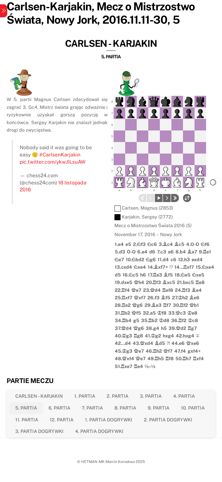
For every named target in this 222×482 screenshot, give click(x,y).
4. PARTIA (184, 396)
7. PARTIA (92, 408)
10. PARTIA (193, 408)
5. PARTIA (26, 408)
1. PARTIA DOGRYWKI (108, 420)
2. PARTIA (117, 396)
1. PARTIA (84, 396)
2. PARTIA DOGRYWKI (168, 420)
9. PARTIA (158, 408)
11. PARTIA (26, 420)
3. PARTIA (151, 396)
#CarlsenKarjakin (59, 155)
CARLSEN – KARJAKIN (39, 396)
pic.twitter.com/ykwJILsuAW (53, 162)
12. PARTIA (61, 420)
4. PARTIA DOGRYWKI (99, 431)
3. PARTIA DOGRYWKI (39, 431)
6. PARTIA (59, 408)
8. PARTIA (125, 408)
